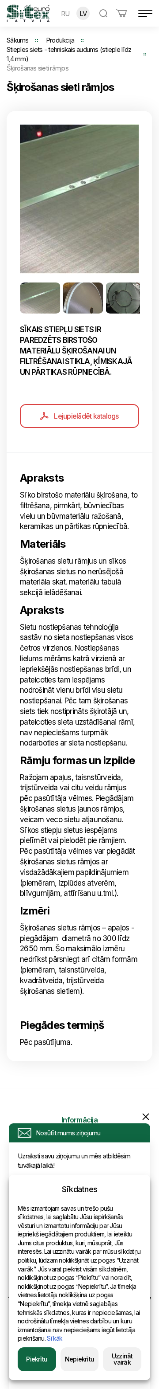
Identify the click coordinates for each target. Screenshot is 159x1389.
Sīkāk (54, 1338)
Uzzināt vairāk (122, 1359)
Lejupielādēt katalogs (86, 416)
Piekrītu (36, 1359)
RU (65, 13)
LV (83, 13)
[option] (79, 199)
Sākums (18, 40)
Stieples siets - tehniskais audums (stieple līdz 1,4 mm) (69, 54)
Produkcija (60, 40)
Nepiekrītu (80, 1359)
